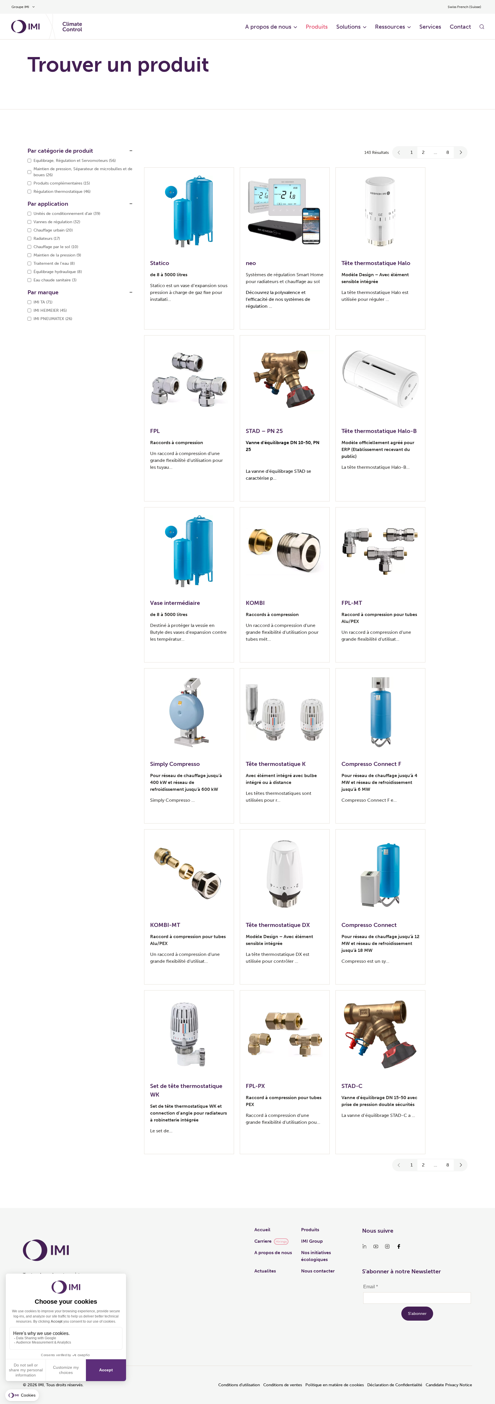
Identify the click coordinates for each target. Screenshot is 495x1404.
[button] (399, 152)
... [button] (435, 152)
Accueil (262, 1229)
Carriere (263, 1241)
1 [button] (411, 152)
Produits (317, 26)
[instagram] (387, 1246)
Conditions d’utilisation (239, 1385)
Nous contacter (318, 1271)
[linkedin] (364, 1246)
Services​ (430, 26)
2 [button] (423, 152)
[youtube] (376, 1246)
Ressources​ (390, 26)
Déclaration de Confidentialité (394, 1385)
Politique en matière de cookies (334, 1385)
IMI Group (312, 1241)
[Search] (482, 26)
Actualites (265, 1271)
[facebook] (398, 1246)
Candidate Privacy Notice (449, 1385)
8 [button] (447, 152)
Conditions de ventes (282, 1385)
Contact (460, 26)
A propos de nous (268, 26)
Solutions (348, 26)
